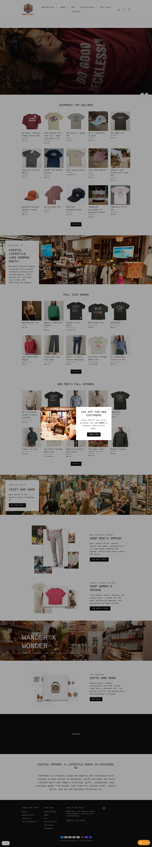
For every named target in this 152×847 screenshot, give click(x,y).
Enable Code (94, 434)
